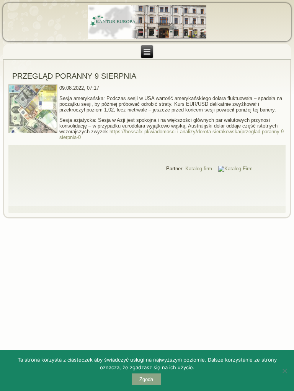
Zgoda (146, 379)
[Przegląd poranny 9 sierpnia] (33, 133)
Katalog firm (198, 168)
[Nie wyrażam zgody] (284, 371)
